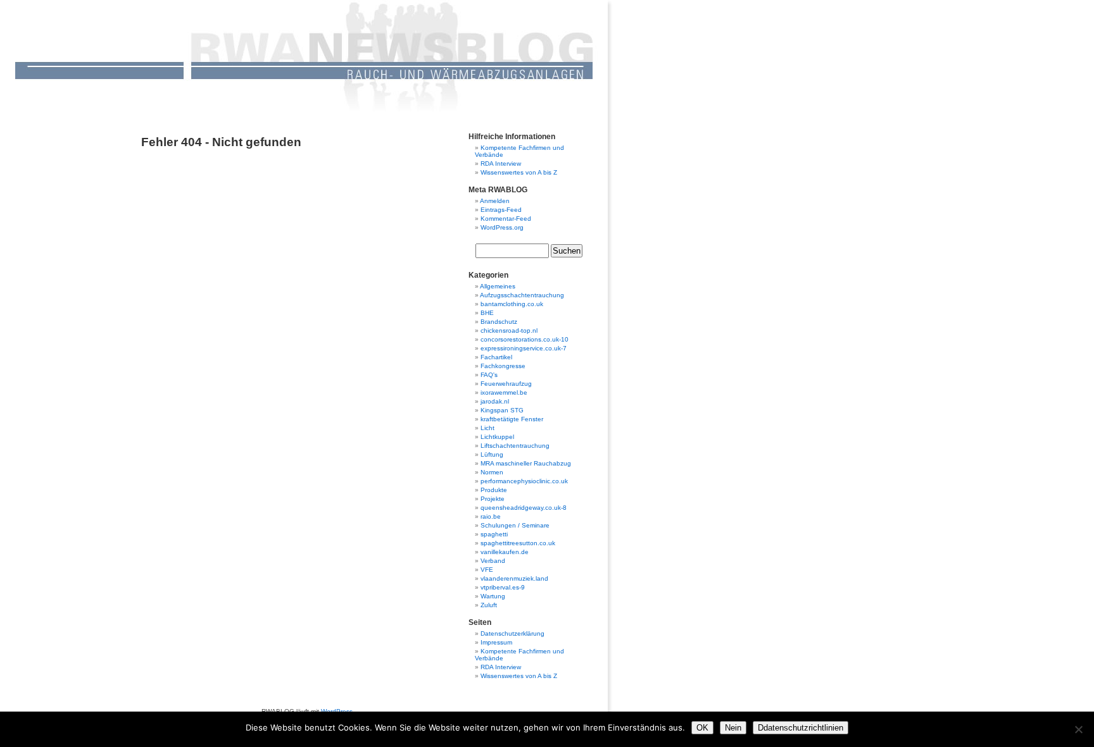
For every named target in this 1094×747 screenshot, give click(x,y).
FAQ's (489, 374)
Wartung (493, 596)
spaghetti (494, 534)
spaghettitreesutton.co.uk (518, 543)
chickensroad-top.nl (509, 330)
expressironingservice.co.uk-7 (524, 348)
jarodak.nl (495, 401)
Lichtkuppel (497, 436)
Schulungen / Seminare (515, 525)
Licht (487, 427)
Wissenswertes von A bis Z (519, 172)
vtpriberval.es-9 (503, 587)
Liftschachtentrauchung (515, 445)
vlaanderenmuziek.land (514, 578)
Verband (493, 560)
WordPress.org (502, 227)
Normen (492, 472)
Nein (733, 727)
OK (702, 727)
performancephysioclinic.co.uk (524, 481)
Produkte (494, 489)
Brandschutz (499, 321)
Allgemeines (497, 286)
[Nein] (1078, 729)
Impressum (496, 642)
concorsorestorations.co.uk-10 (525, 339)
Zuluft (489, 605)
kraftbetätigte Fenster (512, 419)
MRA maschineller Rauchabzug (526, 463)
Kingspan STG (502, 410)
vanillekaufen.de (505, 551)
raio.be (491, 516)
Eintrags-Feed (501, 209)
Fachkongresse (503, 365)
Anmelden (495, 200)
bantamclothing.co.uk (512, 303)
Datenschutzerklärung (512, 633)
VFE (487, 569)
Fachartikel (496, 357)
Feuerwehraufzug (506, 383)
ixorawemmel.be (504, 392)
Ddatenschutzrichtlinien (800, 727)
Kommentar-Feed (506, 218)
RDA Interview (501, 163)
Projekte (493, 498)
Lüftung (492, 454)
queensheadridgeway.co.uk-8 (524, 507)
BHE (487, 312)
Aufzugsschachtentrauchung (522, 295)
